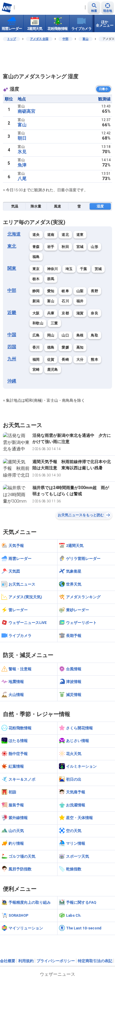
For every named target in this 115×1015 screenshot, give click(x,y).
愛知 (51, 291)
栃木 (36, 279)
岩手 (51, 247)
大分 (80, 359)
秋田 (65, 247)
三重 (54, 323)
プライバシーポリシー (56, 961)
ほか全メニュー (105, 23)
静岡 (36, 291)
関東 (11, 268)
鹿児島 (52, 369)
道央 (36, 235)
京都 (65, 313)
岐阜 (65, 291)
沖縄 (11, 381)
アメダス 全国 (39, 38)
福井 (80, 301)
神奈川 (52, 269)
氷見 (22, 151)
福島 (36, 257)
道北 (65, 235)
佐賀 (51, 359)
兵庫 (51, 313)
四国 (11, 346)
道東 (80, 235)
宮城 (80, 247)
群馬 (51, 279)
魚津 (22, 165)
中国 (11, 334)
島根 (80, 335)
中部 (65, 38)
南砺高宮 (26, 111)
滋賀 (80, 313)
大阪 (36, 313)
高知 (80, 347)
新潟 (36, 301)
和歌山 (37, 323)
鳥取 (94, 335)
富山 (85, 38)
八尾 (22, 178)
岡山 (51, 335)
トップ (11, 38)
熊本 (94, 359)
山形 (94, 247)
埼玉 (69, 269)
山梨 (80, 291)
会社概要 (7, 961)
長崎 (65, 359)
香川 (36, 347)
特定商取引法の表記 (95, 961)
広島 (36, 335)
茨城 (98, 269)
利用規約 (26, 961)
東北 (11, 246)
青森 (36, 247)
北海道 (14, 234)
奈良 (94, 313)
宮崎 (36, 369)
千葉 (83, 269)
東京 (36, 269)
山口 (65, 335)
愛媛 (65, 347)
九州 (11, 359)
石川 (65, 301)
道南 (51, 235)
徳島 (51, 347)
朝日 (22, 138)
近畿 (11, 312)
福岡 (36, 359)
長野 (94, 291)
